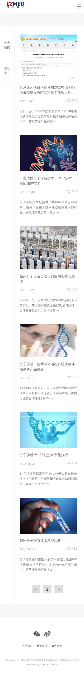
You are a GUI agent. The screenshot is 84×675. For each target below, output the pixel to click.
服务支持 (56, 645)
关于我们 (27, 645)
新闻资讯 (42, 645)
